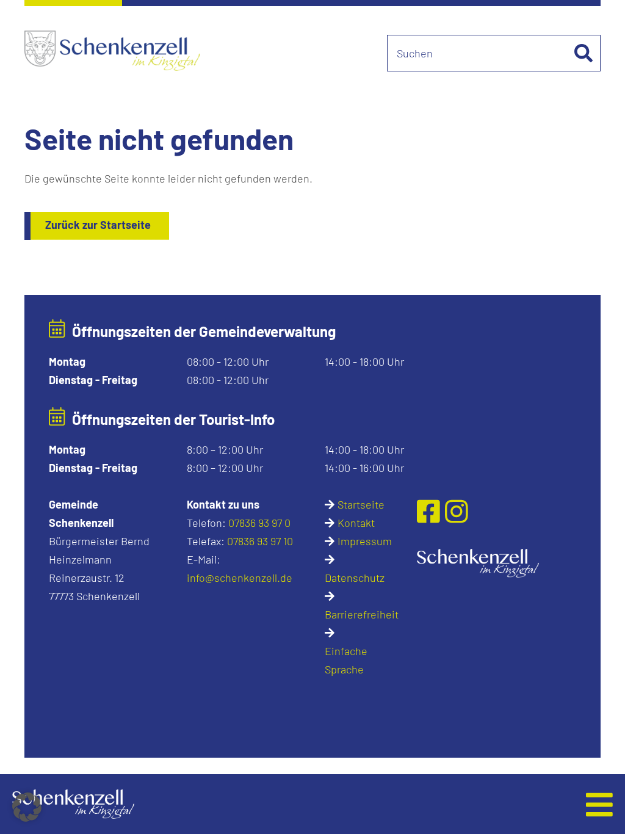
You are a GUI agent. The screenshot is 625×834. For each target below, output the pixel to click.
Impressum (365, 541)
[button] (252, 804)
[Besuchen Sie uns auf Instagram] (456, 510)
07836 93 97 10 (260, 541)
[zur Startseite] (478, 561)
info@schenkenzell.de (239, 577)
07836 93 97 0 (259, 522)
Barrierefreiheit (362, 614)
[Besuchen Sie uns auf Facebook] (431, 510)
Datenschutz (355, 577)
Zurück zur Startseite (98, 224)
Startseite (361, 504)
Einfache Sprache (346, 660)
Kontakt (356, 522)
